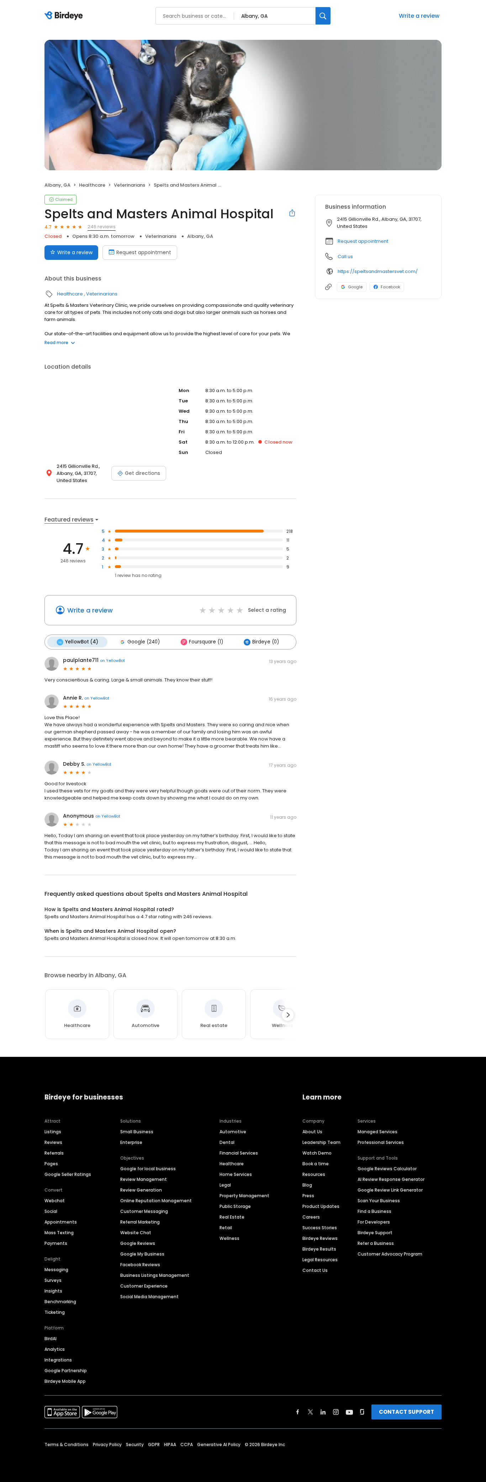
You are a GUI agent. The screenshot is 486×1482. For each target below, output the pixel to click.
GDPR (154, 1444)
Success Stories (319, 1228)
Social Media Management (149, 1297)
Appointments (60, 1222)
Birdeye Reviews (320, 1238)
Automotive (233, 1132)
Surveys (53, 1280)
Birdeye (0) (265, 641)
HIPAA (170, 1444)
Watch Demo (317, 1153)
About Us (312, 1132)
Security (135, 1444)
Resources (313, 1174)
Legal (225, 1185)
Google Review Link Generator (390, 1190)
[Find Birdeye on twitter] (310, 1412)
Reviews (53, 1142)
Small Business (136, 1132)
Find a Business (374, 1211)
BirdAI (50, 1339)
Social (50, 1211)
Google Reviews (137, 1243)
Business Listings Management (154, 1275)
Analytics (54, 1349)
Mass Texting (59, 1233)
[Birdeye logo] (64, 16)
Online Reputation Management (156, 1201)
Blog (307, 1185)
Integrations (58, 1360)
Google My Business (142, 1254)
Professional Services (381, 1142)
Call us (345, 256)
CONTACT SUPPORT (406, 1412)
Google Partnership (65, 1371)
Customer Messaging (144, 1211)
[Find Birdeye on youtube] (349, 1412)
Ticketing (54, 1312)
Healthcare (92, 185)
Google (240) (143, 641)
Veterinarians (129, 185)
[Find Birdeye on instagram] (336, 1412)
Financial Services (239, 1153)
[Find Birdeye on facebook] (298, 1412)
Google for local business (148, 1169)
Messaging (56, 1270)
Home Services (236, 1174)
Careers (311, 1217)
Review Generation (141, 1190)
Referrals (54, 1153)
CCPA (186, 1444)
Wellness (229, 1238)
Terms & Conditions (66, 1444)
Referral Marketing (140, 1222)
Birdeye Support (375, 1233)
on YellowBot (112, 660)
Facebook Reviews (140, 1265)
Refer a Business (376, 1243)
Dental (227, 1142)
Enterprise (131, 1142)
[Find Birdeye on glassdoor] (362, 1412)
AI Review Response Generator (391, 1179)
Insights (53, 1291)
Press (308, 1196)
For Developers (374, 1222)
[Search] (323, 16)
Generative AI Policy (219, 1444)
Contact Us (315, 1270)
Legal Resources (320, 1260)
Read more (56, 342)
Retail (226, 1228)
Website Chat (135, 1233)
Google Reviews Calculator (387, 1169)
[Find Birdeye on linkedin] (323, 1412)
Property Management (244, 1196)
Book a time (315, 1164)
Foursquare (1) (206, 641)
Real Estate (232, 1217)
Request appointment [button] (363, 241)
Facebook (390, 287)
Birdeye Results (319, 1249)
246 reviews (102, 226)
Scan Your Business (379, 1201)
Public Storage (235, 1206)
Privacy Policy (107, 1444)
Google (355, 287)
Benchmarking (60, 1302)
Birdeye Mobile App (65, 1381)
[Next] (287, 1014)
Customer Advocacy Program (390, 1254)
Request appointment (143, 252)
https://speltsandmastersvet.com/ (378, 271)
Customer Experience (144, 1286)
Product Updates (320, 1206)
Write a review (419, 16)
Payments (55, 1243)
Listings (52, 1132)
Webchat (54, 1201)
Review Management (143, 1179)
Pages (51, 1164)
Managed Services (377, 1132)
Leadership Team (321, 1142)
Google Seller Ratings (67, 1174)
